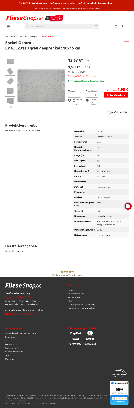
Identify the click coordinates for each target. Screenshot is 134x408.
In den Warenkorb (116, 94)
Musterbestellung (76, 293)
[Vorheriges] (18, 85)
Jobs (7, 355)
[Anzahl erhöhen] (78, 95)
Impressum (10, 336)
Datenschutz (11, 344)
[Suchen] (96, 26)
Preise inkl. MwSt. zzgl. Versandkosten (83, 76)
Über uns (9, 358)
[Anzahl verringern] (71, 95)
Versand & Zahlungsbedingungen (20, 333)
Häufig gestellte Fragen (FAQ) (82, 304)
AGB (7, 340)
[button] (128, 206)
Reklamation (74, 297)
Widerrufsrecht (12, 347)
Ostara (126, 41)
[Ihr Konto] (122, 26)
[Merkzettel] (116, 26)
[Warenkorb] (127, 25)
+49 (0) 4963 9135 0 (21, 297)
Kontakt (71, 289)
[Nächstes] (64, 85)
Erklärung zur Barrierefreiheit (81, 308)
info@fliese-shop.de (21, 313)
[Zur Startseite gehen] (24, 18)
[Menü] (8, 26)
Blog (70, 300)
